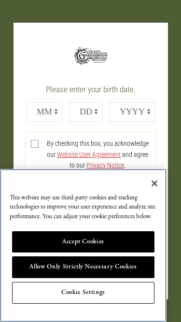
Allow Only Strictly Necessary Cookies (83, 267)
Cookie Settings (83, 292)
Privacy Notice (105, 165)
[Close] (154, 183)
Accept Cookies (83, 242)
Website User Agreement (89, 154)
